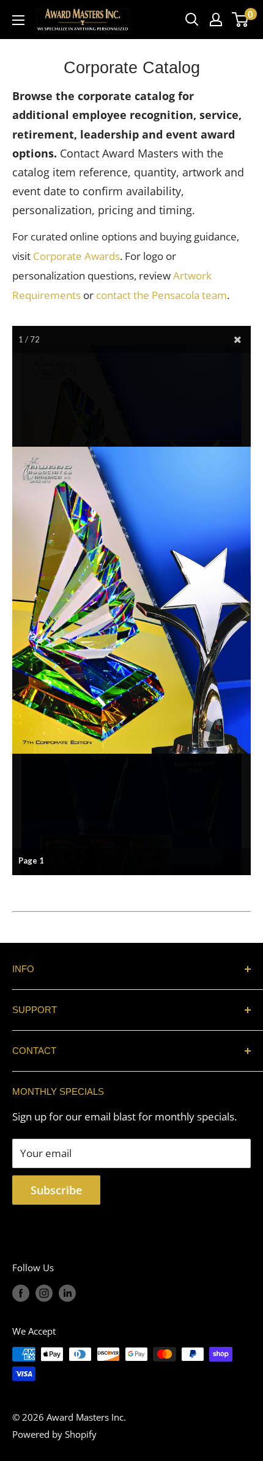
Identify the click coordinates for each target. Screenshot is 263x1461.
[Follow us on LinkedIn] (67, 1292)
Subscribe (56, 1190)
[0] (240, 19)
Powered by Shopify (54, 1434)
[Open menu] (18, 20)
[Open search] (192, 19)
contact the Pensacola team (161, 295)
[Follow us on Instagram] (44, 1292)
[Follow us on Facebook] (20, 1292)
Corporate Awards (76, 256)
